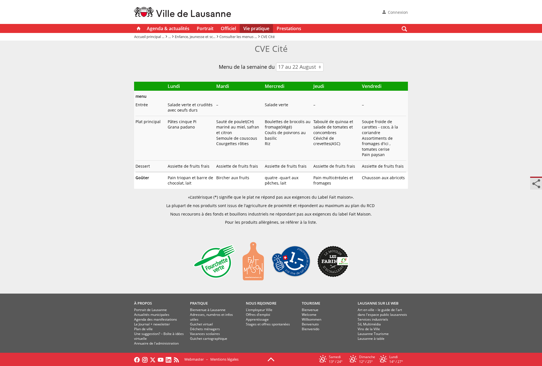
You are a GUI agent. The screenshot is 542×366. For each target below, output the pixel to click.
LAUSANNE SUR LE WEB (378, 303)
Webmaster (194, 359)
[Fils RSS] (178, 359)
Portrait (205, 28)
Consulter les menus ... (238, 36)
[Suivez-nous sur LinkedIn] (168, 359)
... (169, 36)
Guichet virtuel (201, 324)
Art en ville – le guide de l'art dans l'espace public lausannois (382, 312)
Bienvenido (310, 329)
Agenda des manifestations (155, 319)
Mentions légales (224, 359)
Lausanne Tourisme (373, 333)
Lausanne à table (371, 338)
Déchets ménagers (205, 329)
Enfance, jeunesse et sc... (195, 36)
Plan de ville (143, 329)
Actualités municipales (151, 314)
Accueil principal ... (149, 36)
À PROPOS (143, 303)
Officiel (228, 28)
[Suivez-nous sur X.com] (153, 359)
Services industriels (373, 319)
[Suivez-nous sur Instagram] (145, 359)
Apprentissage (257, 319)
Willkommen (311, 319)
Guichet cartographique (208, 338)
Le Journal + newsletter (152, 324)
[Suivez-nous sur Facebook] (137, 359)
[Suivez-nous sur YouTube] (160, 359)
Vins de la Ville (369, 329)
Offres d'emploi (258, 314)
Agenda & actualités (168, 28)
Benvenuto (310, 324)
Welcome (309, 314)
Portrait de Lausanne (150, 309)
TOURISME (311, 303)
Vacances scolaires (205, 333)
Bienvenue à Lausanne (208, 309)
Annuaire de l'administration (156, 343)
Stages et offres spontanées (268, 324)
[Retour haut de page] (271, 358)
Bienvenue (310, 309)
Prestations (289, 28)
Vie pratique (256, 28)
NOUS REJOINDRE (261, 303)
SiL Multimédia (369, 324)
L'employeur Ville (259, 309)
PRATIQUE (199, 303)
